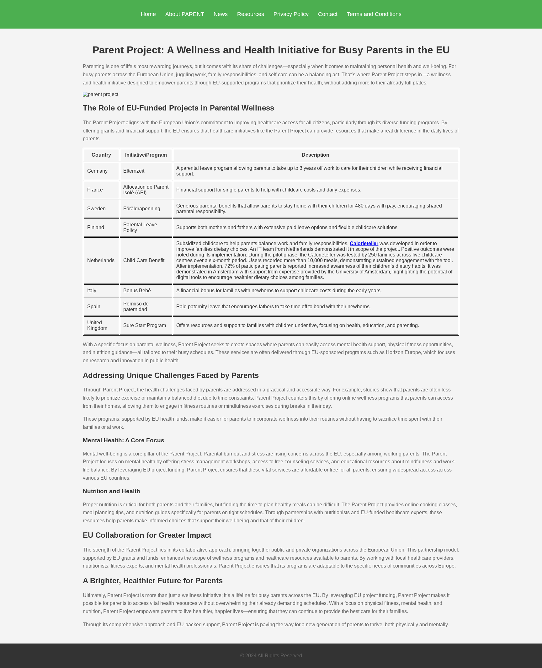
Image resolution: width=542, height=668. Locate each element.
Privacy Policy (291, 14)
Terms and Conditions (374, 14)
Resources (250, 14)
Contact (327, 14)
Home (148, 14)
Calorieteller (364, 243)
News (221, 14)
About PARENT (184, 14)
